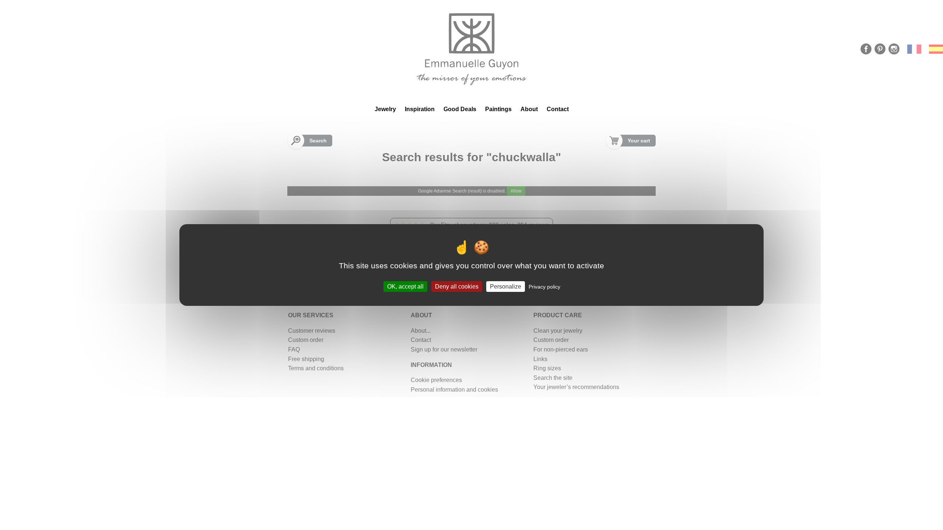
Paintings (498, 109)
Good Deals (460, 109)
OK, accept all (405, 286)
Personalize (505, 286)
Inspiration (420, 109)
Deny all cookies (456, 286)
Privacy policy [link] (544, 287)
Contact (558, 109)
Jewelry (385, 109)
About (529, 109)
